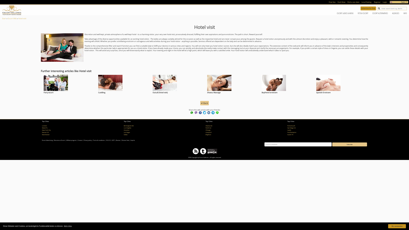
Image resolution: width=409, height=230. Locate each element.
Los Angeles (127, 128)
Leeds (289, 130)
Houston (126, 130)
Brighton (208, 135)
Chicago (208, 130)
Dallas (125, 135)
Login (385, 2)
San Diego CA (291, 128)
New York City (46, 130)
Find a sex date (353, 2)
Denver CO (45, 132)
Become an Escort (59, 140)
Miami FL (45, 128)
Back (204, 103)
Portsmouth (291, 126)
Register (377, 2)
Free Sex (332, 2)
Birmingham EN (129, 126)
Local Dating (366, 2)
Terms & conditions (99, 140)
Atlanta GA (209, 126)
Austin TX (290, 135)
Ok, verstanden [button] (397, 226)
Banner (118, 140)
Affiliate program (71, 140)
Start (4, 18)
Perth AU (208, 128)
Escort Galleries (204, 157)
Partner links (125, 140)
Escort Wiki (12, 18)
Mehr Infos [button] (68, 226)
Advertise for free (368, 8)
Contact (80, 140)
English (403, 2)
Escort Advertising (47, 140)
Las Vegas (127, 132)
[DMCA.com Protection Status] (212, 151)
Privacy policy (88, 140)
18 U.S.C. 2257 (110, 140)
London (44, 126)
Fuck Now (341, 2)
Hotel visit (22, 18)
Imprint (133, 140)
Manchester (46, 135)
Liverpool (209, 132)
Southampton (291, 132)
